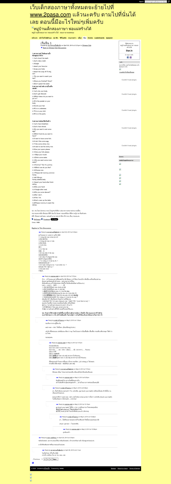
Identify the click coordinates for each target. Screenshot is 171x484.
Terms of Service (134, 468)
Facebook (46, 219)
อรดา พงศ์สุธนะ (52, 438)
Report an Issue (123, 468)
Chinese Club (86, 45)
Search (169, 1)
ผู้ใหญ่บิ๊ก (47, 468)
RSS (33, 463)
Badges (113, 468)
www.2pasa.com (50, 14)
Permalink (40, 232)
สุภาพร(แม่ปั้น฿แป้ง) (54, 45)
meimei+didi (55, 276)
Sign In (141, 1)
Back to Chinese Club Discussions (54, 48)
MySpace (37, 219)
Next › (55, 459)
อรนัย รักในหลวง (59, 320)
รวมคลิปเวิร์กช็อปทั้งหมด (126, 72)
